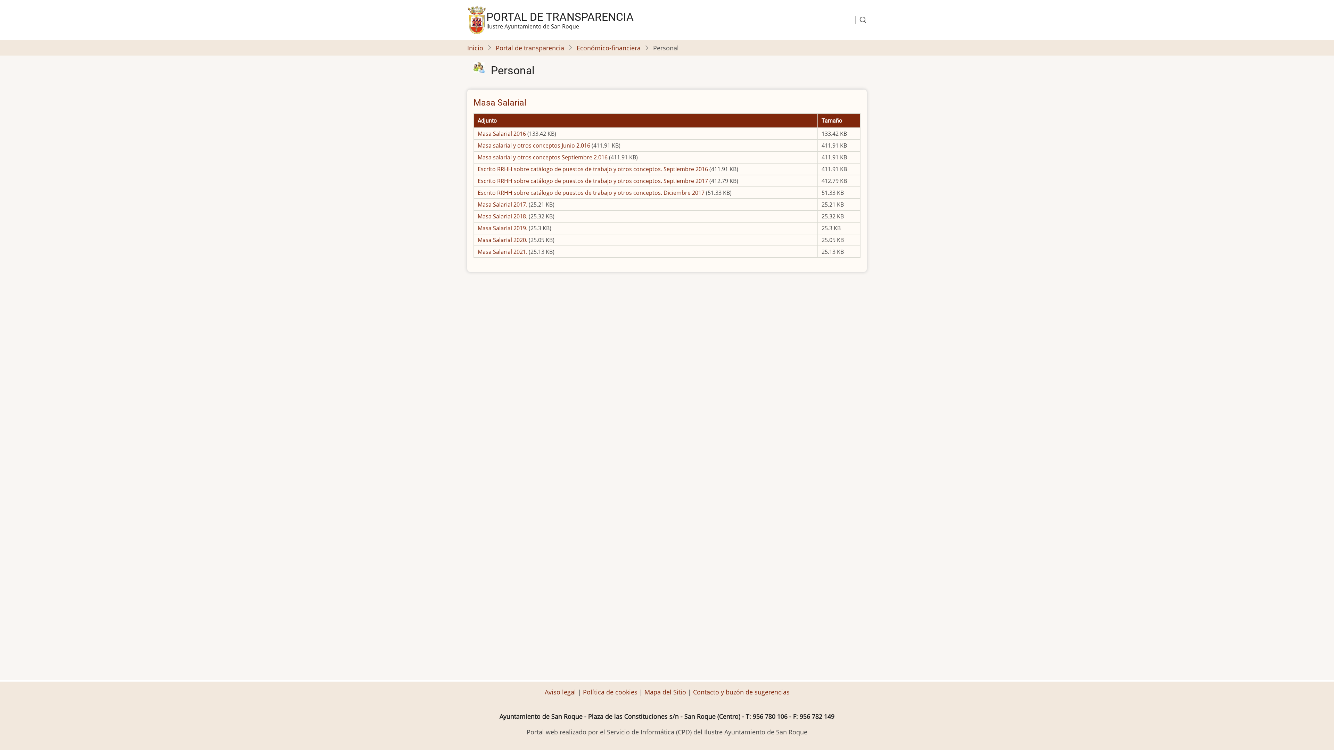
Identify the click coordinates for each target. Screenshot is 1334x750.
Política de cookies (610, 692)
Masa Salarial (500, 103)
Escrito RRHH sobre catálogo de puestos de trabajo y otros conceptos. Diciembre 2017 (591, 193)
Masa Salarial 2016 (502, 134)
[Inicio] (476, 19)
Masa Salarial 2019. (502, 228)
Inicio (475, 48)
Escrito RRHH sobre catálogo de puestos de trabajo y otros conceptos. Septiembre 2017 (593, 181)
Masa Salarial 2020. (502, 240)
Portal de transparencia (560, 17)
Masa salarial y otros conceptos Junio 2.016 (534, 145)
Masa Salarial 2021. (502, 252)
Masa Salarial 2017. (502, 204)
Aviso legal (561, 692)
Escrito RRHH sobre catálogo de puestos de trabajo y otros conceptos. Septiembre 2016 (593, 169)
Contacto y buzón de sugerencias (741, 692)
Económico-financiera (609, 48)
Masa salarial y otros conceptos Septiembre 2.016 (543, 157)
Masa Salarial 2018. (502, 216)
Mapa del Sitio (665, 692)
